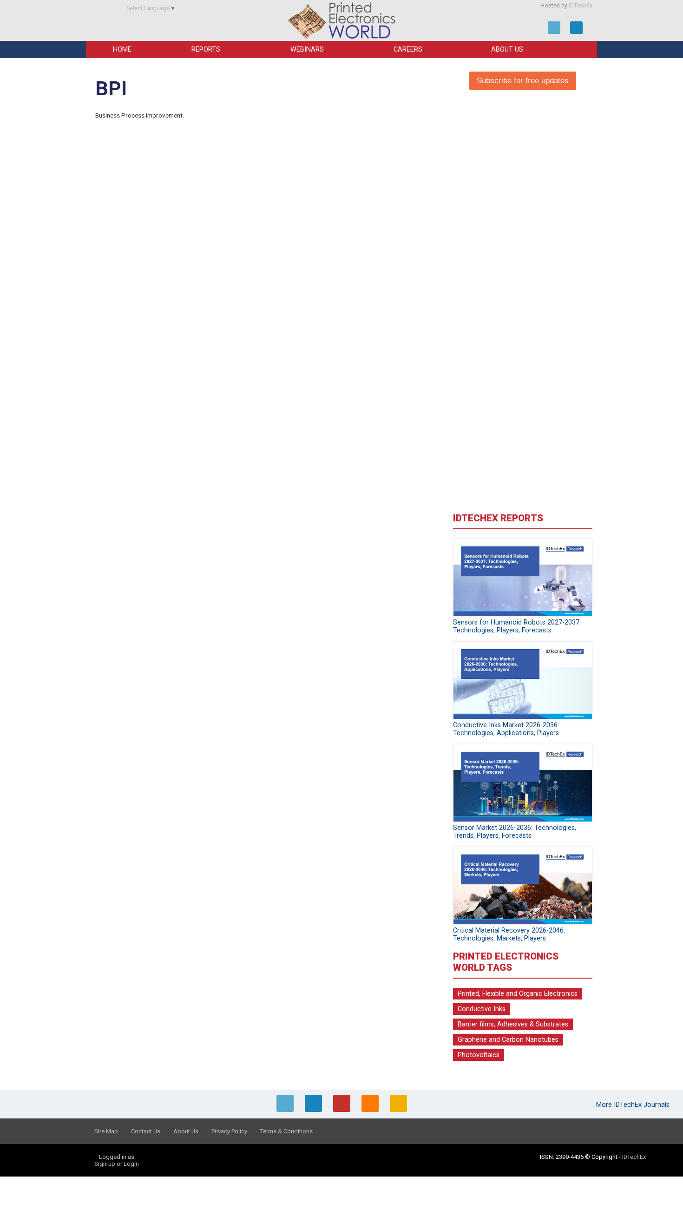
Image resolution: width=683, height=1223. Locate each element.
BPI (111, 88)
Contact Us (145, 1131)
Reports (205, 49)
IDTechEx (580, 5)
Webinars (307, 49)
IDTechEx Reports (498, 518)
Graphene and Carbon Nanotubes (508, 1040)
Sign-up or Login (116, 1163)
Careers (408, 49)
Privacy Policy (229, 1131)
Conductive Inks (482, 1009)
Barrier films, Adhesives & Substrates (513, 1024)
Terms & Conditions (286, 1131)
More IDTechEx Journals (633, 1105)
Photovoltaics (478, 1055)
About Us (507, 49)
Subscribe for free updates (523, 80)
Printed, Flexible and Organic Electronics (518, 994)
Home (122, 49)
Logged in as (116, 1156)
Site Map (106, 1131)
